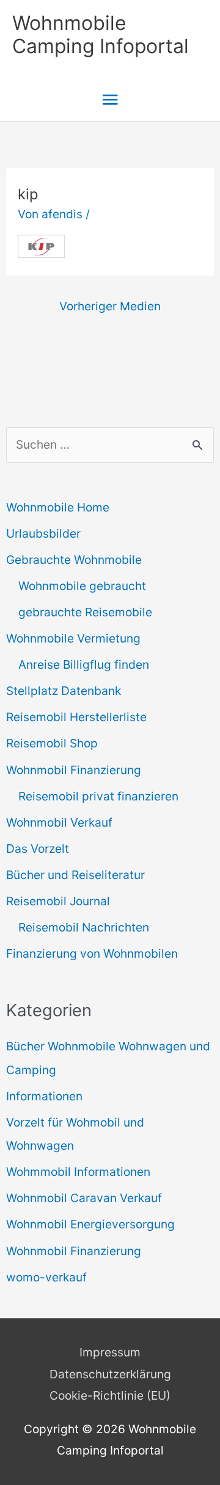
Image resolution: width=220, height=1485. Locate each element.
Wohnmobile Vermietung (73, 638)
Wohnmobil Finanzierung (73, 770)
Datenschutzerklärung (110, 1374)
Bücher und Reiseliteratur (75, 874)
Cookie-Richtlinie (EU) (110, 1395)
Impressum (110, 1352)
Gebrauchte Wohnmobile (74, 559)
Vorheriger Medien (110, 306)
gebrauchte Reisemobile (85, 612)
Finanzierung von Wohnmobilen (92, 953)
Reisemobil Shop (52, 743)
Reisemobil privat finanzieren (98, 796)
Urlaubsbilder (43, 533)
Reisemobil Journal (58, 901)
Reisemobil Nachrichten (83, 927)
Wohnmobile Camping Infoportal (100, 34)
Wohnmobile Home (57, 507)
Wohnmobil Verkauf (59, 822)
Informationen (44, 1096)
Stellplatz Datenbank (63, 690)
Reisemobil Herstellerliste (76, 717)
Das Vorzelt (37, 848)
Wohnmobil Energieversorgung (90, 1224)
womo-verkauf (46, 1277)
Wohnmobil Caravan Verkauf (84, 1198)
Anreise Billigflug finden (83, 664)
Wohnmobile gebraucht (82, 586)
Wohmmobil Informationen (78, 1171)
